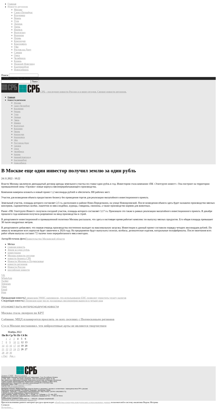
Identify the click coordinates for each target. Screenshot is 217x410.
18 (18, 345)
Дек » (12, 356)
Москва (18, 9)
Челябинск (20, 58)
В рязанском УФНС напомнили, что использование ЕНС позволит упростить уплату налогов (75, 297)
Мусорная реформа (17, 386)
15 (7, 345)
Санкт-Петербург (23, 12)
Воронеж (19, 35)
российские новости (19, 270)
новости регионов (17, 264)
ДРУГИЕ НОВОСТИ (48, 306)
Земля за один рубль (19, 250)
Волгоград (19, 32)
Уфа (16, 46)
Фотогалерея (21, 375)
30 (10, 352)
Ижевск (18, 29)
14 (3, 345)
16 (10, 345)
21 (3, 349)
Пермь (17, 38)
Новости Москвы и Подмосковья (26, 261)
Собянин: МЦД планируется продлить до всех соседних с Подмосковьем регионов (57, 319)
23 (10, 349)
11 (18, 342)
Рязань (17, 18)
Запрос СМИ (7, 375)
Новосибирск (21, 69)
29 (7, 352)
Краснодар (20, 41)
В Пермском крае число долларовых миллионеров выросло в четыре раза (63, 300)
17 (14, 345)
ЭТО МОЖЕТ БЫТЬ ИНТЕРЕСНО (19, 306)
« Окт (4, 356)
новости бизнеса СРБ (19, 258)
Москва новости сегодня (21, 255)
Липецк (18, 24)
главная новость (16, 247)
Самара (18, 52)
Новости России (16, 267)
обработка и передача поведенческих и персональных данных (82, 402)
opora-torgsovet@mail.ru (14, 397)
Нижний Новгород (24, 64)
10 (14, 342)
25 (18, 349)
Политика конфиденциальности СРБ (13, 387)
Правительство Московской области (45, 238)
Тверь (17, 26)
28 (3, 352)
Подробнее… (7, 407)
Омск (17, 55)
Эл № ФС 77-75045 (24, 384)
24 (14, 349)
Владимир (19, 15)
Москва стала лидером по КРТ (22, 313)
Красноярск (20, 44)
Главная (12, 4)
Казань (17, 61)
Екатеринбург (21, 66)
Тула (16, 21)
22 (7, 349)
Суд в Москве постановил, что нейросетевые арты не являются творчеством (53, 325)
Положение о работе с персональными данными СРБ (19, 400)
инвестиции (14, 252)
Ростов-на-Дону (22, 49)
